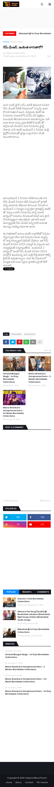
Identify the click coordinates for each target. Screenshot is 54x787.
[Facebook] (6, 342)
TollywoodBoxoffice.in (36, 777)
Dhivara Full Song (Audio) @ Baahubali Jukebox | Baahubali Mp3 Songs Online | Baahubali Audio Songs (34, 615)
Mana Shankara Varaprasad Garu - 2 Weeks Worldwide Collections (39, 377)
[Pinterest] (19, 342)
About (18, 782)
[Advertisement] (27, 166)
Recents (26, 591)
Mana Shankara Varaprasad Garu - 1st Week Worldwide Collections (13, 411)
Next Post (45, 500)
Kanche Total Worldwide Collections (31, 600)
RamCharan (29, 334)
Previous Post (11, 500)
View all (47, 350)
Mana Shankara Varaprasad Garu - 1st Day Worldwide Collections (28, 692)
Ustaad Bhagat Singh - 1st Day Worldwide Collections (11, 377)
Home (6, 41)
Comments (43, 591)
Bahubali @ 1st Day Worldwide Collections (35, 34)
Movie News (16, 41)
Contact (29, 782)
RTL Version (42, 782)
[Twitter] (13, 342)
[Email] (33, 342)
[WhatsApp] (26, 342)
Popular (11, 591)
